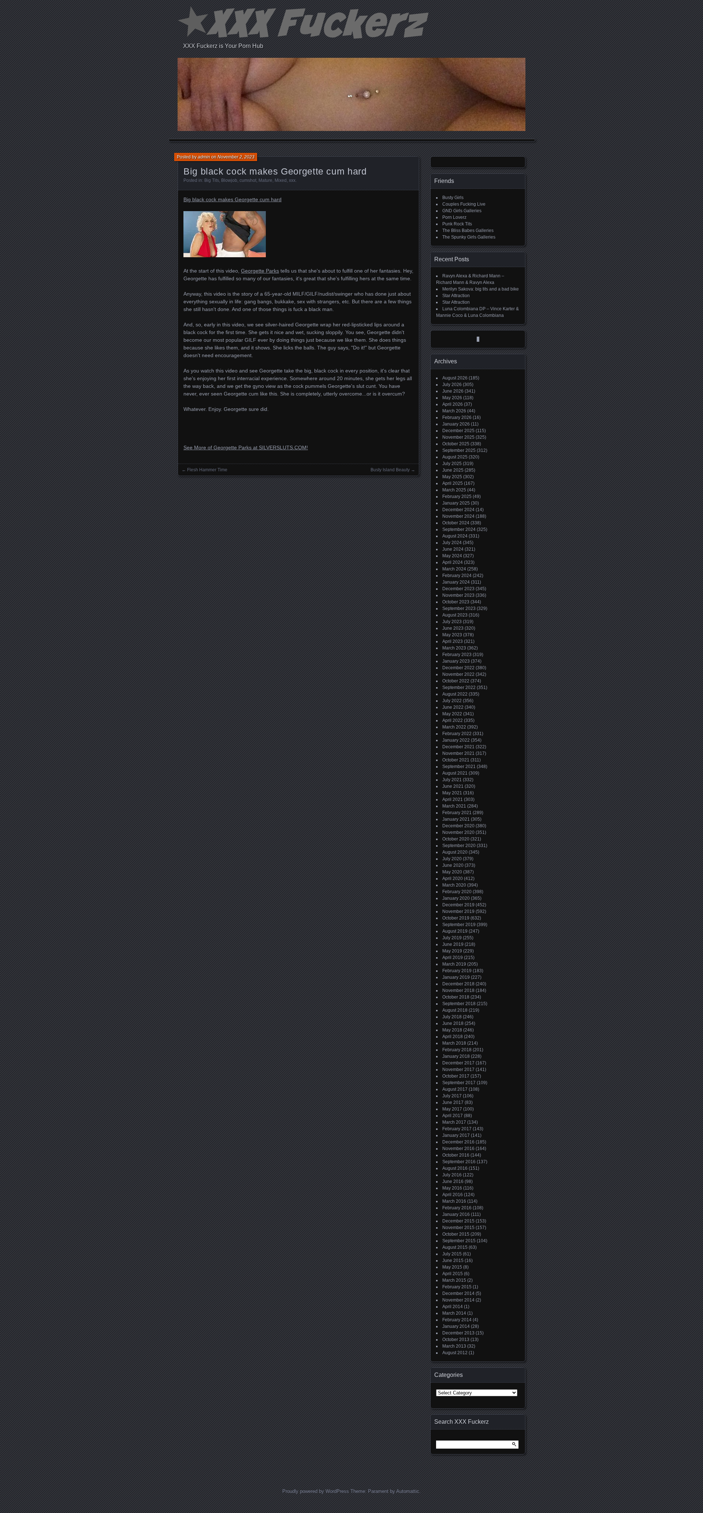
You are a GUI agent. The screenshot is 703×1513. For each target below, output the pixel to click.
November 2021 (458, 753)
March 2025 (454, 490)
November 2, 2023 (235, 157)
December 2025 (458, 430)
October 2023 (455, 601)
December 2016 (458, 1142)
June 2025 (453, 470)
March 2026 (454, 410)
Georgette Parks (260, 271)
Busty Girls (453, 197)
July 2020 (452, 858)
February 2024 (457, 575)
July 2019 (452, 937)
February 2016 (457, 1207)
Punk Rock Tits (457, 223)
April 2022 (452, 720)
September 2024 (459, 529)
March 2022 (454, 727)
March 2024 (454, 569)
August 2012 (455, 1352)
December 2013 (458, 1333)
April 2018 (452, 1036)
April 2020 (452, 878)
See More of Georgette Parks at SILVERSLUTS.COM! (245, 447)
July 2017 (452, 1095)
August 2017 (455, 1089)
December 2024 (458, 509)
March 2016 (454, 1201)
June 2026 (453, 391)
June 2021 (453, 786)
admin (204, 157)
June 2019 (453, 944)
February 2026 (457, 417)
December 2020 (458, 825)
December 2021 (458, 746)
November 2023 (458, 595)
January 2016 (456, 1214)
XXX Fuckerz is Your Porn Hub (223, 46)
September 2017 (459, 1082)
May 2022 (452, 713)
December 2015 (458, 1221)
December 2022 (458, 667)
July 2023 (452, 621)
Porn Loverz (454, 217)
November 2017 (458, 1069)
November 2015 (458, 1227)
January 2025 (456, 503)
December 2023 (458, 588)
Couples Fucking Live (464, 204)
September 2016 (459, 1161)
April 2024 (452, 562)
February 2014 (457, 1319)
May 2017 (452, 1109)
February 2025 (457, 496)
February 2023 (457, 654)
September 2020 (459, 845)
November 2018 (458, 990)
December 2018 (458, 983)
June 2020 (453, 865)
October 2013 (455, 1339)
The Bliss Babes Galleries (468, 230)
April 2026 (452, 404)
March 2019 (454, 964)
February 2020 (457, 891)
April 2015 (452, 1273)
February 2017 (457, 1128)
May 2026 (452, 397)
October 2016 (455, 1155)
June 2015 (453, 1260)
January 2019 (456, 977)
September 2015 (459, 1240)
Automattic (407, 1491)
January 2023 (456, 661)
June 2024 (453, 549)
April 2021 (452, 799)
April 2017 (452, 1115)
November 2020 (458, 832)
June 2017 (453, 1102)
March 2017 (454, 1122)
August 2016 (455, 1168)
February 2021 (457, 812)
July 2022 (452, 700)
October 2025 (455, 443)
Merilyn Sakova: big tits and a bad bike (480, 289)
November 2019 (458, 911)
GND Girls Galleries (461, 210)
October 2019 (455, 918)
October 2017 (455, 1076)
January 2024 (456, 582)
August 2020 (455, 852)
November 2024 (458, 516)
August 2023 (455, 615)
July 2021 (452, 779)
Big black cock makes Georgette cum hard (232, 199)
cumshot (247, 180)
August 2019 (455, 931)
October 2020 (455, 839)
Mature (265, 180)
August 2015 (455, 1247)
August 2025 (455, 457)
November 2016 (458, 1148)
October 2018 (455, 997)
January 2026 (456, 424)
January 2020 (456, 898)
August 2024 (455, 536)
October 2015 (455, 1234)
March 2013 (454, 1346)
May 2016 (452, 1188)
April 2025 (452, 483)
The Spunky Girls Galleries (468, 237)
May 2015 (452, 1267)
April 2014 (452, 1306)
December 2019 (458, 904)
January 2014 (456, 1326)
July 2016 (452, 1174)
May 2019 (452, 951)
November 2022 (458, 674)
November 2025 (458, 437)
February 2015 (457, 1286)
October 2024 (455, 522)
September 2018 (459, 1003)
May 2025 (452, 476)
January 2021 (456, 819)
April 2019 (452, 957)
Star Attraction (456, 295)
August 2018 (455, 1010)
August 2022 (455, 694)
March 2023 (454, 648)
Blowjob (229, 180)
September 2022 (459, 687)
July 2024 (452, 542)
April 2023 (452, 641)
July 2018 (452, 1016)
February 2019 (457, 970)
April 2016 (452, 1194)
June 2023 (453, 628)
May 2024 (452, 555)
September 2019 (459, 924)
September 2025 (459, 450)
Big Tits (211, 180)
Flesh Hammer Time (207, 469)
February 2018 (457, 1049)
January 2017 (456, 1135)
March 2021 (454, 806)
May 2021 (452, 792)
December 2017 (458, 1063)
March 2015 (454, 1280)
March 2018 (454, 1043)
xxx (292, 180)
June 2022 (453, 707)
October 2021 (455, 760)
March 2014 (454, 1313)
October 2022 (455, 681)
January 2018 (456, 1056)
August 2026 (455, 378)
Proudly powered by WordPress (315, 1491)
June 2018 (453, 1023)
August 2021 (455, 773)
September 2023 (459, 608)
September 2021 (459, 766)
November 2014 (458, 1300)
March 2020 (454, 885)
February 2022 (457, 733)
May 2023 (452, 634)
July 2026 (452, 384)
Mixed (281, 180)
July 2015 (452, 1254)
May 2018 (452, 1030)
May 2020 (452, 872)
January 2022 (456, 740)
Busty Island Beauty (390, 469)
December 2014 (458, 1293)
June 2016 (453, 1181)
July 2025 (452, 463)
